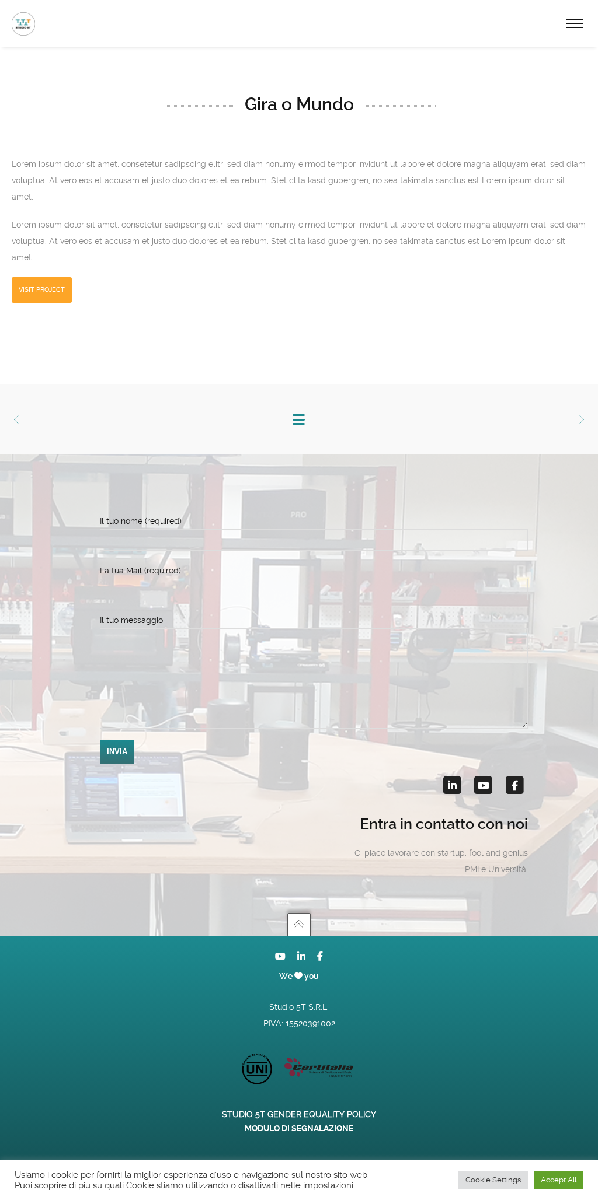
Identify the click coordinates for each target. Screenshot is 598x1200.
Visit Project (42, 289)
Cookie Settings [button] (493, 1179)
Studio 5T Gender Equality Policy (299, 1114)
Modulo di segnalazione (299, 1128)
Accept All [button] (558, 1179)
